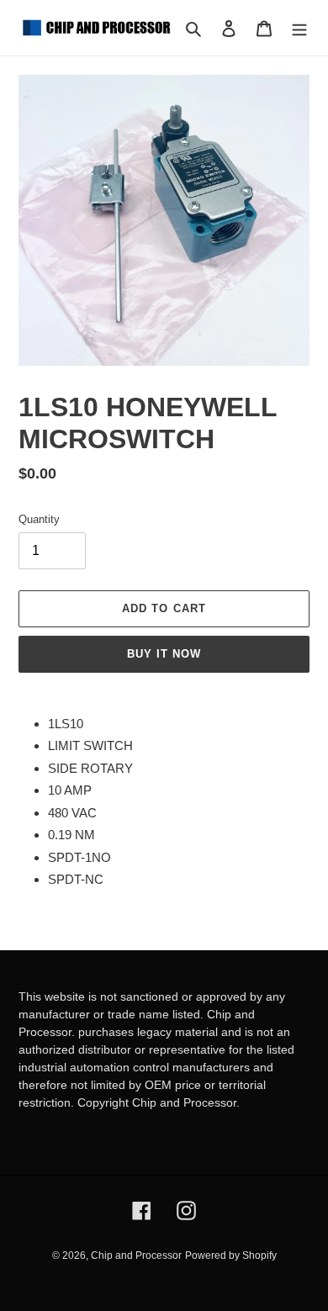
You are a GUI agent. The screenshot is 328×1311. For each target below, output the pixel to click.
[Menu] (299, 28)
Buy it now (164, 654)
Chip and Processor (136, 1255)
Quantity (39, 519)
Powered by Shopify (231, 1255)
